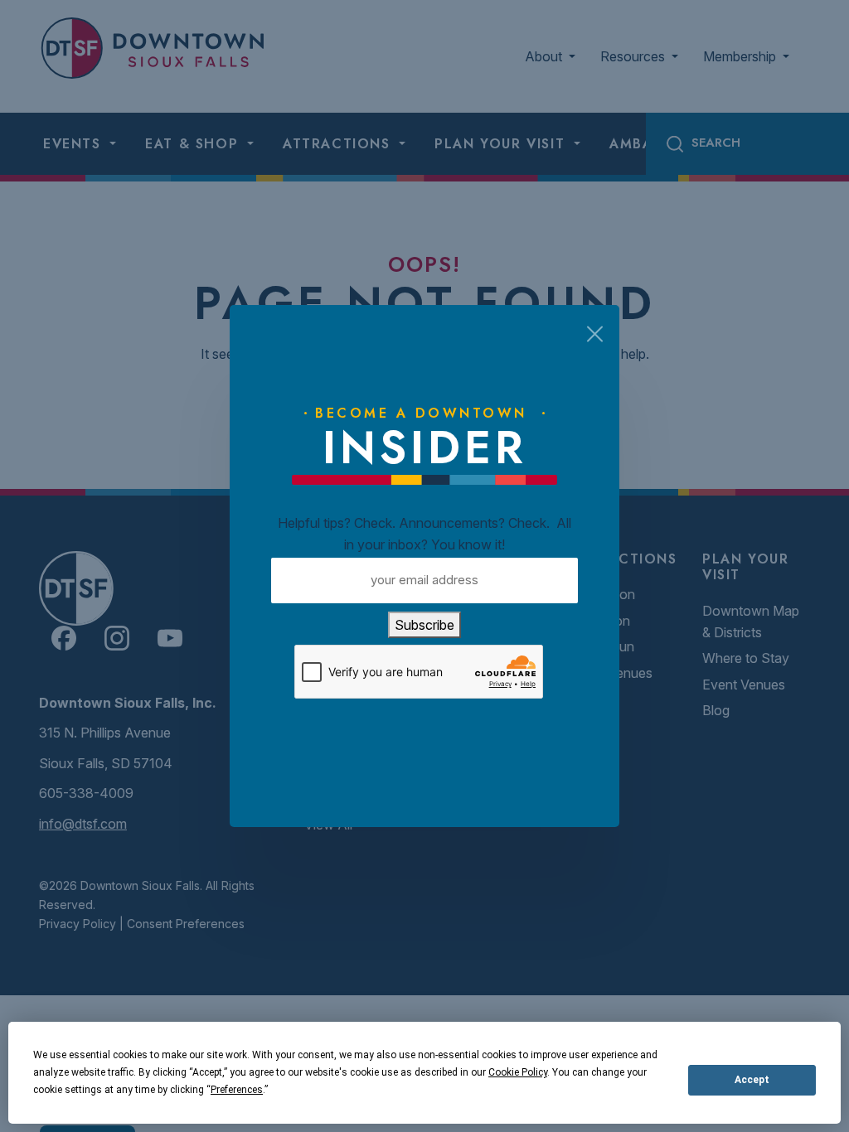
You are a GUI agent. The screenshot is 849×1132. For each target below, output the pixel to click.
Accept (752, 1080)
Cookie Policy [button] (517, 1072)
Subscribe (424, 625)
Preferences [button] (237, 1090)
